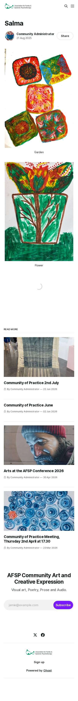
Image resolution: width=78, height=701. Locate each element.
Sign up (39, 662)
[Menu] (72, 6)
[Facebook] (43, 635)
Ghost (47, 670)
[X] (35, 635)
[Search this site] (66, 6)
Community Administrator (35, 34)
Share (65, 36)
